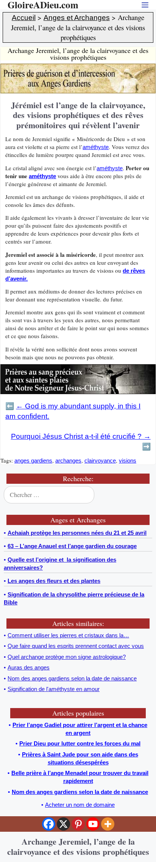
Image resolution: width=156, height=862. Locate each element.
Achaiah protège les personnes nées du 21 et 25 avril (77, 533)
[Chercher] (144, 494)
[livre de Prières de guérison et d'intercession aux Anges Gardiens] (78, 91)
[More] (107, 824)
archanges (68, 460)
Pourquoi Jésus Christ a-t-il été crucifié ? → (81, 436)
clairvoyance (100, 460)
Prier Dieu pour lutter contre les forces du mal (79, 743)
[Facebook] (48, 824)
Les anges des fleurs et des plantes (54, 581)
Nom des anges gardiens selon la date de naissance (80, 792)
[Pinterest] (78, 824)
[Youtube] (93, 824)
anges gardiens (33, 460)
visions (127, 460)
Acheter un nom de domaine (80, 804)
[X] (63, 824)
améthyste (96, 147)
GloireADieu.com (43, 4)
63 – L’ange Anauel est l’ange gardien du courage (72, 546)
